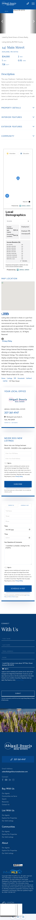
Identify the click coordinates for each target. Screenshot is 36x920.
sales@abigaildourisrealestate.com (15, 771)
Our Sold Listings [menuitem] (7, 821)
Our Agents (14, 422)
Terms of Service (12, 596)
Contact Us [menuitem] (5, 805)
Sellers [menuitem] (4, 912)
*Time (6, 534)
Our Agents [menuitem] (6, 793)
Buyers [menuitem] (4, 910)
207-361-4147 (11, 412)
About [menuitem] (4, 907)
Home (3, 378)
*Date (6, 526)
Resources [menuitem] (5, 802)
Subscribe (18, 484)
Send (18, 694)
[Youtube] (6, 780)
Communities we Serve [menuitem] (9, 796)
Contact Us (7, 422)
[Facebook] (2, 780)
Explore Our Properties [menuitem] (9, 818)
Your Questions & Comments (13, 542)
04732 (5, 381)
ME (15, 378)
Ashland (29, 378)
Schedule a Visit (25, 505)
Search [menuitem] (4, 799)
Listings (9, 378)
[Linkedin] (10, 780)
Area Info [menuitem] (4, 914)
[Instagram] (13, 780)
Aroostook (21, 378)
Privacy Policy (7, 341)
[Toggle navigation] (33, 4)
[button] (3, 21)
